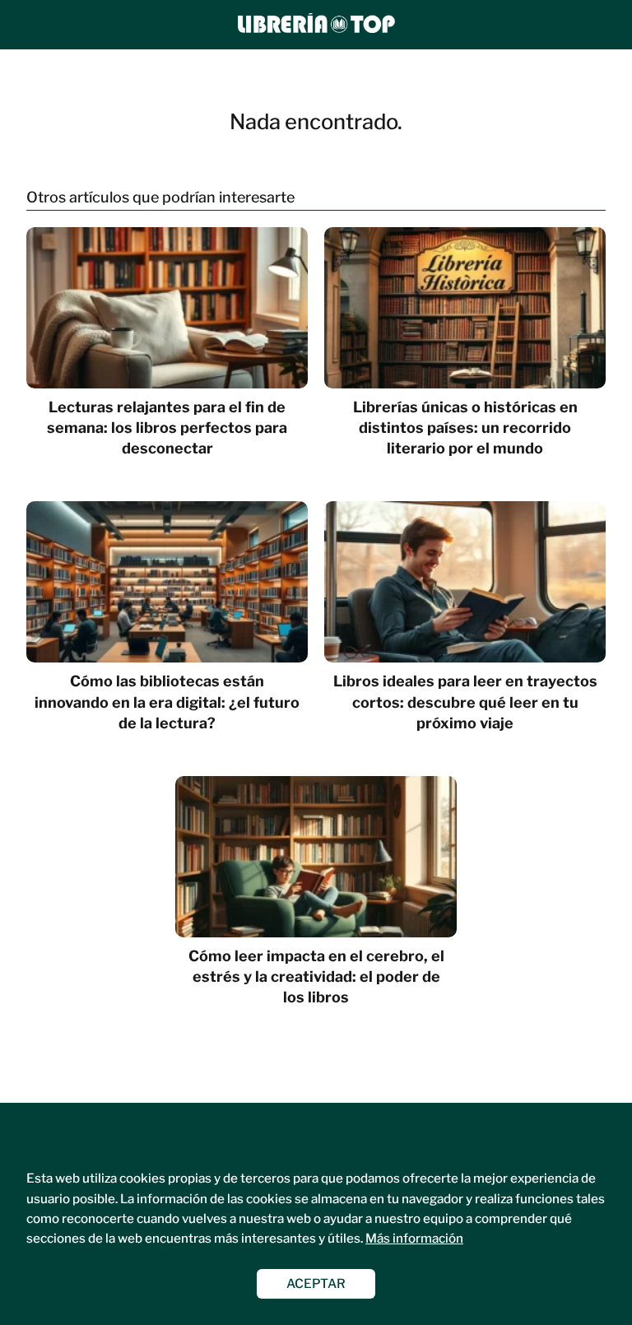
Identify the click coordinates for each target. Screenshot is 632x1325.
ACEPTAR (316, 1283)
